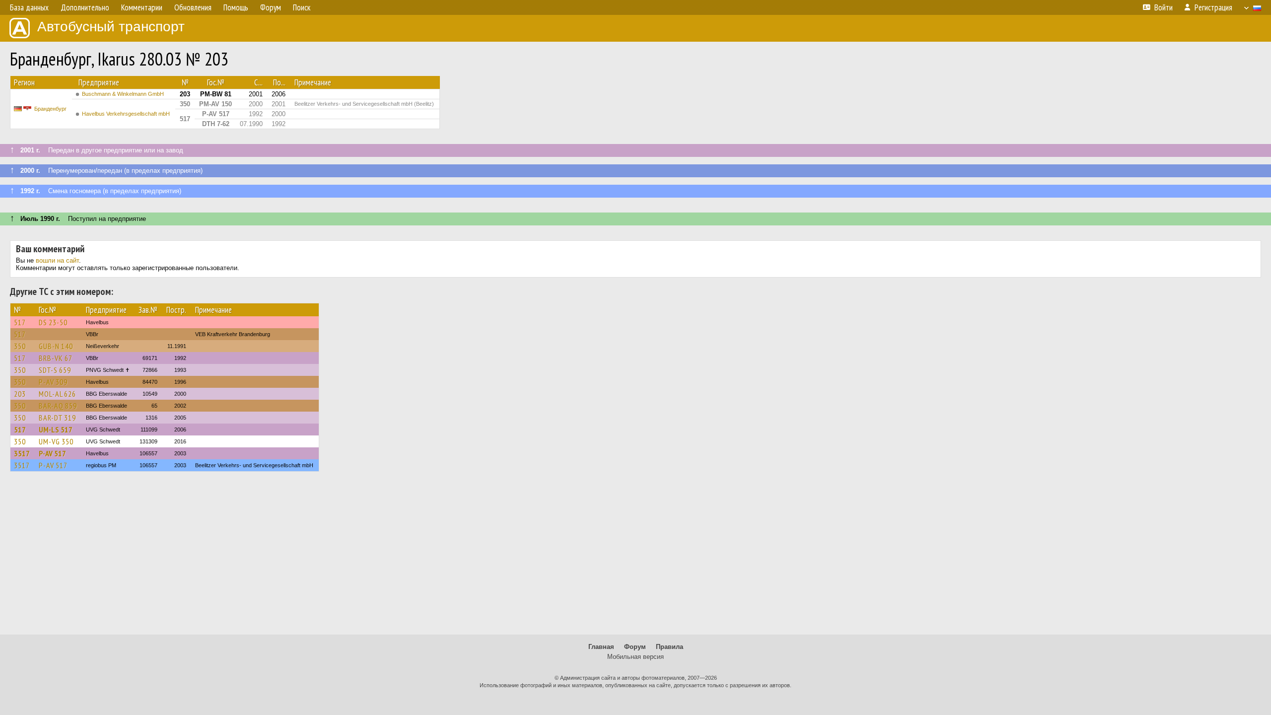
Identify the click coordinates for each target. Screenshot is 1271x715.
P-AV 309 (53, 382)
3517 (22, 453)
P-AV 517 (52, 453)
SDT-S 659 (55, 370)
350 (20, 346)
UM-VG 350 (56, 441)
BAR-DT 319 (57, 418)
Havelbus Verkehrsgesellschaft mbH (126, 114)
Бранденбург (50, 109)
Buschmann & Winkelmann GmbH (123, 94)
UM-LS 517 (55, 429)
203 (20, 394)
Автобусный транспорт (111, 26)
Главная (601, 646)
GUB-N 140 (56, 346)
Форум (635, 646)
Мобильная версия (635, 656)
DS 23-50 (53, 322)
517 (20, 322)
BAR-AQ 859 (58, 406)
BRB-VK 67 (55, 358)
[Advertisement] (635, 557)
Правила (669, 646)
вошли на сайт (57, 260)
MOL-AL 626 (57, 394)
